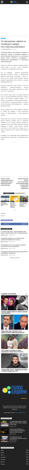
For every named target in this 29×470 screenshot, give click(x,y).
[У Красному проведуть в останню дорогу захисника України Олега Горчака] (5, 431)
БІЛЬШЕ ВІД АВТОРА (20, 193)
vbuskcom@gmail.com (20, 412)
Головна (2, 35)
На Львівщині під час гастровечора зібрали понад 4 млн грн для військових (13, 245)
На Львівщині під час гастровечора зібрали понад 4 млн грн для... (18, 438)
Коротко (3, 38)
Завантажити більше (14, 257)
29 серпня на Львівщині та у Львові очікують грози (4, 204)
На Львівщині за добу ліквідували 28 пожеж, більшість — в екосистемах (23, 204)
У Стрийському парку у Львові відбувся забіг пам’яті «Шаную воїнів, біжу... (18, 423)
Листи (2, 455)
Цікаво (2, 452)
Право (2, 450)
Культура (3, 459)
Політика (3, 464)
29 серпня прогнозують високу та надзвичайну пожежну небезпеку (13, 205)
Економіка (3, 457)
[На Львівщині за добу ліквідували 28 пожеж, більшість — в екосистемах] (24, 199)
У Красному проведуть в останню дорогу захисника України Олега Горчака (12, 238)
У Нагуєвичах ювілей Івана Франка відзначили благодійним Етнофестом (14, 252)
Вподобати (24, 224)
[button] (26, 2)
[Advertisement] (14, 19)
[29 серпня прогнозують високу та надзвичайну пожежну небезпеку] (14, 199)
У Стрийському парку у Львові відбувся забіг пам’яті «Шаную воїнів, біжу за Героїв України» (14, 232)
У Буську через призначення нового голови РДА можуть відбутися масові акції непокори (7, 182)
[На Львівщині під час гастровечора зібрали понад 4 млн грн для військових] (5, 439)
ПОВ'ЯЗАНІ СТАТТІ (9, 193)
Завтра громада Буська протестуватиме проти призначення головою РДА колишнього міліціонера (22, 183)
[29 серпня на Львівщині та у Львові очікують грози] (5, 199)
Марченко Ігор (6, 49)
